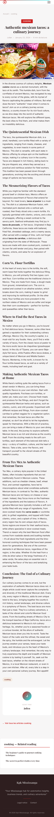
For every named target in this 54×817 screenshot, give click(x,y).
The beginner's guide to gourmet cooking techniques (23, 753)
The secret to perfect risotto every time (23, 761)
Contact (33, 803)
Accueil (6, 14)
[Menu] (48, 2)
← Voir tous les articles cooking (17, 723)
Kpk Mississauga (27, 782)
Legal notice (22, 803)
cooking (14, 14)
